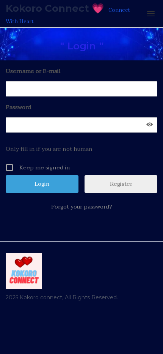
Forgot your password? (81, 206)
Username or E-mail (33, 71)
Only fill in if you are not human (49, 149)
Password (18, 107)
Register (121, 184)
